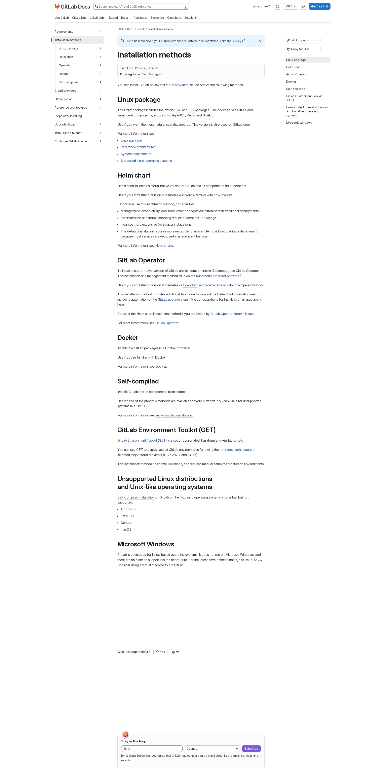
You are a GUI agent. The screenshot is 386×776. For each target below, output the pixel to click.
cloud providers (177, 85)
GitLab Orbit (97, 17)
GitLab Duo (79, 17)
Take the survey (230, 41)
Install (125, 17)
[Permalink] (163, 99)
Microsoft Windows (299, 122)
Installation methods (68, 39)
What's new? (261, 6)
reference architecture (236, 450)
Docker (64, 73)
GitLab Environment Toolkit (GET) (142, 440)
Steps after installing (68, 115)
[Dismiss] (259, 40)
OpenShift (190, 285)
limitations (175, 464)
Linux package (68, 48)
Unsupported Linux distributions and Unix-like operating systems (307, 111)
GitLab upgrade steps (173, 299)
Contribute (174, 17)
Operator (65, 65)
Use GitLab (62, 17)
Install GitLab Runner (68, 132)
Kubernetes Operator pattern (216, 276)
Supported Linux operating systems (146, 161)
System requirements (136, 154)
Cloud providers (65, 90)
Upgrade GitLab (65, 124)
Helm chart (66, 56)
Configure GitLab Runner (71, 141)
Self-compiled (68, 82)
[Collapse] (100, 39)
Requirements (64, 31)
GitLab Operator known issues (232, 314)
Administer (140, 17)
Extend (113, 17)
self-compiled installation (173, 415)
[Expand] (100, 31)
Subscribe (157, 17)
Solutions (190, 17)
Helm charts (164, 246)
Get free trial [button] (319, 6)
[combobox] (277, 6)
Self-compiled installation (136, 497)
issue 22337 (253, 560)
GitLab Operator (166, 323)
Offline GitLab (64, 99)
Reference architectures (71, 107)
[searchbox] (141, 6)
